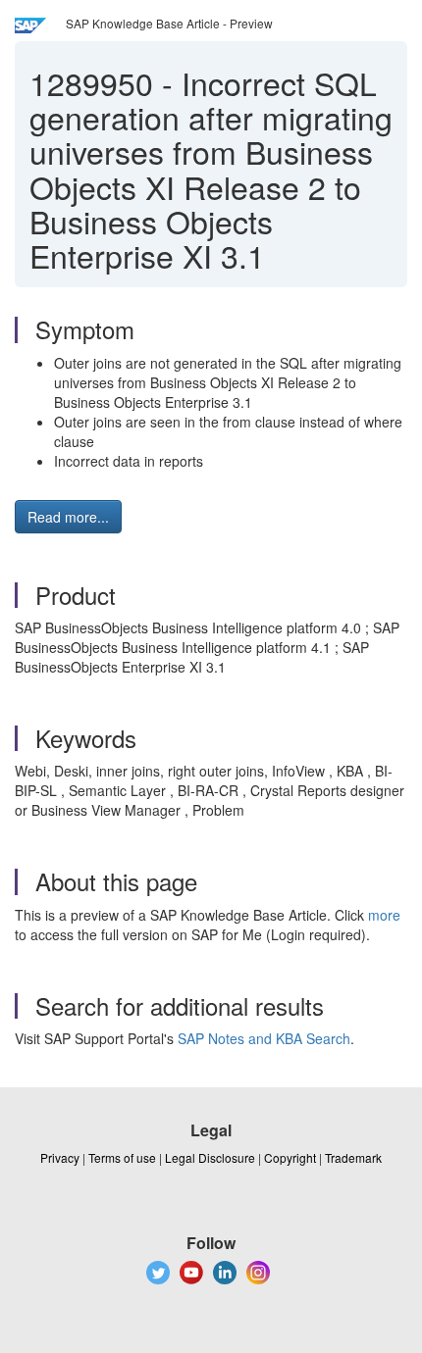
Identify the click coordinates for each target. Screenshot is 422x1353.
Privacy (59, 1157)
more (384, 915)
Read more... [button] (68, 516)
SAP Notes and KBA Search (264, 1038)
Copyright (290, 1157)
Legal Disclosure (210, 1157)
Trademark (353, 1157)
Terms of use (122, 1157)
